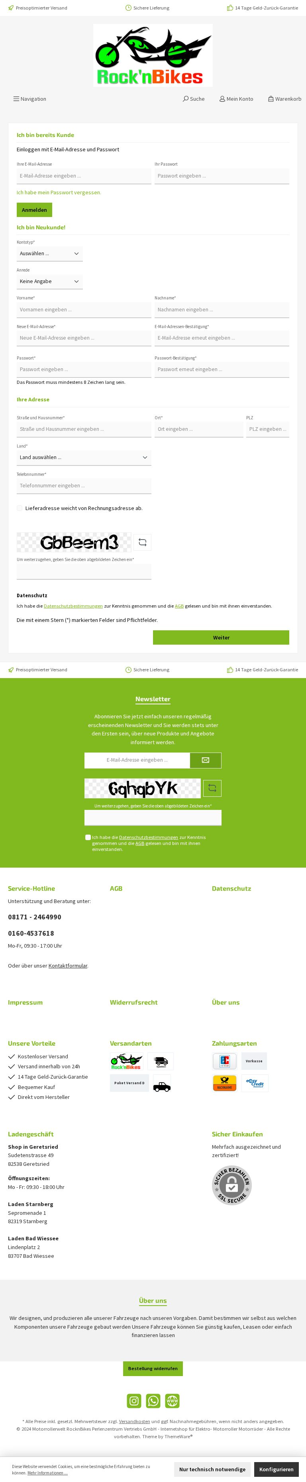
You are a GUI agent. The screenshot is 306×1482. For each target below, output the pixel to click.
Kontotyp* (26, 242)
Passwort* (26, 358)
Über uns (226, 1002)
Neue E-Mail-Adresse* (36, 326)
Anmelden (34, 209)
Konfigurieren (276, 1469)
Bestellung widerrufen (153, 1368)
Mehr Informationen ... (47, 1473)
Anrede (23, 270)
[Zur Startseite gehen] (153, 55)
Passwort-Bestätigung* (176, 358)
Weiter (221, 637)
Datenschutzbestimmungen (73, 606)
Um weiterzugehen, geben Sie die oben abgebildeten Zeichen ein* (75, 559)
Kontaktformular (68, 965)
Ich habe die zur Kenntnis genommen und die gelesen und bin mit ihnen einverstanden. (149, 843)
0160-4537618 (31, 933)
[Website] (172, 1401)
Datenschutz (231, 888)
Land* (22, 446)
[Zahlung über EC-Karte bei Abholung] (224, 1061)
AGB (179, 606)
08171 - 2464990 (34, 916)
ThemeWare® (178, 1436)
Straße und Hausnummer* (41, 417)
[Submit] (206, 760)
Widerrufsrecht (134, 1002)
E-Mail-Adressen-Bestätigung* (182, 326)
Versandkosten (134, 1421)
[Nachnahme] (224, 1083)
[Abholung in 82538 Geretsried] (162, 1083)
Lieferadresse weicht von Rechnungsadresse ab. (84, 508)
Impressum (25, 1002)
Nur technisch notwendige (212, 1469)
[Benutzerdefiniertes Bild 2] (126, 1061)
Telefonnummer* (32, 474)
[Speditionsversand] (160, 1061)
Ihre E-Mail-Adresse (34, 164)
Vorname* (26, 298)
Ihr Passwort (166, 164)
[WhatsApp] (153, 1401)
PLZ (249, 417)
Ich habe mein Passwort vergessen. (59, 192)
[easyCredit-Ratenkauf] (255, 1083)
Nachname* (165, 298)
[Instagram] (134, 1401)
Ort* (159, 417)
